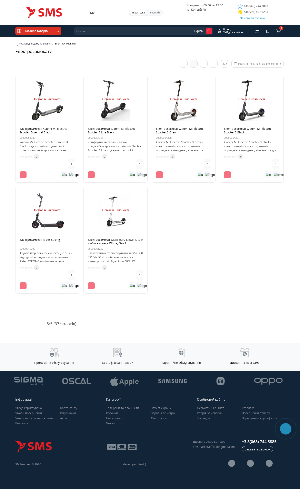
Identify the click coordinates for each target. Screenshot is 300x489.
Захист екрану (161, 408)
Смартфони (159, 418)
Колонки (112, 413)
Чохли (110, 423)
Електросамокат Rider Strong (40, 240)
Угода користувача (28, 408)
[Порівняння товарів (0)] (257, 31)
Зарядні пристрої (163, 413)
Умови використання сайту (34, 418)
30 (223, 63)
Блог (92, 12)
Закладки (203, 418)
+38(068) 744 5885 (255, 6)
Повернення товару (256, 413)
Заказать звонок (257, 449)
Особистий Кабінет (210, 408)
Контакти (21, 423)
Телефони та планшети (122, 408)
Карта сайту (68, 408)
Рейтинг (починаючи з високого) (258, 63)
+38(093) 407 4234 (255, 12)
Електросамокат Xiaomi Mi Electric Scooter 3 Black (247, 130)
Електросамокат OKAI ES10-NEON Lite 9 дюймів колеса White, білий (115, 241)
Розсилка (248, 408)
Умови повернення (28, 413)
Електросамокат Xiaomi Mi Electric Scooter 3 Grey (179, 130)
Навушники (114, 418)
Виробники (68, 413)
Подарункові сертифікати (260, 418)
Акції (63, 418)
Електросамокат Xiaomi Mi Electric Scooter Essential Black (43, 130)
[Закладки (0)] (267, 31)
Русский (155, 12)
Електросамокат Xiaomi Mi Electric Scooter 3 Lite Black (111, 130)
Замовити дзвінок (252, 18)
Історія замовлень (209, 413)
